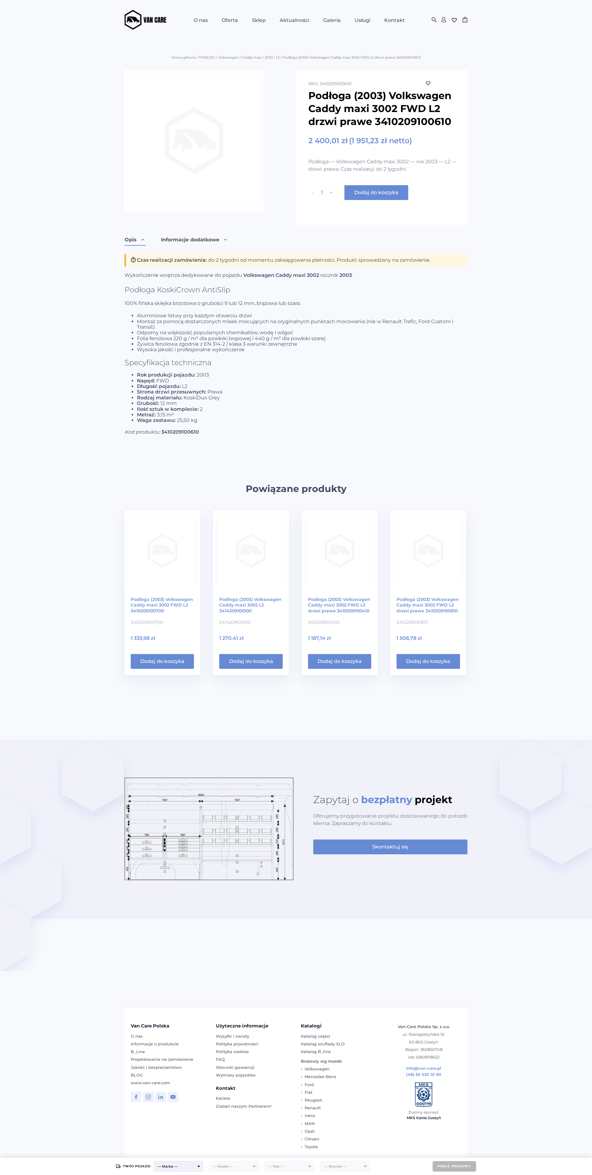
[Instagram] (148, 1097)
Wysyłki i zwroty (232, 1036)
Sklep (259, 20)
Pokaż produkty (454, 1166)
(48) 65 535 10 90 (423, 1074)
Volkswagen (228, 57)
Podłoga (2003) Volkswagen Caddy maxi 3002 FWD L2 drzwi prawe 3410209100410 (339, 605)
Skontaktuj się (390, 847)
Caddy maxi (252, 57)
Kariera (223, 1098)
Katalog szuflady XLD (323, 1043)
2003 (269, 57)
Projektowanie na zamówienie (162, 1059)
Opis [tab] (131, 240)
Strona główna (183, 57)
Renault (313, 1107)
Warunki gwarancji (235, 1067)
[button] (428, 83)
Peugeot (313, 1100)
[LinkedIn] (160, 1097)
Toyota (311, 1146)
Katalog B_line (316, 1051)
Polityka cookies (232, 1051)
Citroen (312, 1138)
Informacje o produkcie (155, 1043)
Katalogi (311, 1026)
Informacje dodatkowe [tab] (190, 240)
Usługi (362, 20)
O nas (201, 20)
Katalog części (315, 1036)
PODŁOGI (207, 57)
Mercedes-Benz (320, 1076)
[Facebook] (136, 1097)
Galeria (332, 20)
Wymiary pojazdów (236, 1075)
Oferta (230, 20)
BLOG (137, 1075)
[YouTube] (173, 1097)
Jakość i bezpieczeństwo (156, 1067)
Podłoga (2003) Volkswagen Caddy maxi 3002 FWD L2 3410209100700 (162, 605)
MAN (310, 1123)
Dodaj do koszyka (376, 192)
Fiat (308, 1092)
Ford (309, 1084)
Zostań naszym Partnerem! (243, 1106)
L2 (278, 57)
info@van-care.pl (423, 1068)
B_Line (138, 1051)
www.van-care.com (150, 1082)
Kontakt (394, 20)
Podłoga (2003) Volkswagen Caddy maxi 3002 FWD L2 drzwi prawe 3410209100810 (428, 605)
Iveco (310, 1115)
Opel (309, 1131)
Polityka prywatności (237, 1043)
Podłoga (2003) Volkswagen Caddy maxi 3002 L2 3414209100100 (250, 605)
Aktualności (294, 20)
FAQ (220, 1059)
